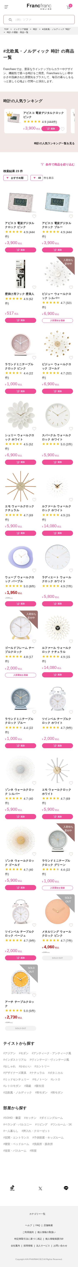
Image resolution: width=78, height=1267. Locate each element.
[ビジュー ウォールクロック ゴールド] (57, 344)
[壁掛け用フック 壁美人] (20, 273)
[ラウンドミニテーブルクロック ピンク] (20, 344)
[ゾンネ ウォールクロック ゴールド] (20, 840)
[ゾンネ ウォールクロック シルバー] (20, 769)
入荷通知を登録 (57, 320)
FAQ (38, 1225)
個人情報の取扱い (46, 1232)
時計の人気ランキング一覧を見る (54, 143)
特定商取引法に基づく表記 (28, 1239)
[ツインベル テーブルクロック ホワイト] (57, 698)
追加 (53, 128)
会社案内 (15, 1245)
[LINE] (66, 1187)
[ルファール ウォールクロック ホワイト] (57, 485)
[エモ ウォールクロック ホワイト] (57, 769)
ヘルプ (28, 1225)
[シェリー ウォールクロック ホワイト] (20, 414)
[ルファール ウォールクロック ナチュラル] (57, 627)
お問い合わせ (60, 1245)
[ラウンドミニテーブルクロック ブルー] (20, 698)
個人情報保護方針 (54, 1239)
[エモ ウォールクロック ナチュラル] (20, 485)
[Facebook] (53, 1187)
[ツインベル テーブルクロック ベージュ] (20, 911)
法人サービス (43, 1245)
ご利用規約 (28, 1232)
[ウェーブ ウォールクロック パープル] (20, 556)
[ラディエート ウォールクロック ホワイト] (57, 556)
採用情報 (28, 1245)
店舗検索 (48, 1225)
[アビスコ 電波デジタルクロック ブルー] (57, 202)
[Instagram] (26, 1187)
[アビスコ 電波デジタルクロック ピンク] (20, 202)
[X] (40, 1187)
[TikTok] (12, 1187)
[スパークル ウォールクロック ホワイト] (57, 414)
